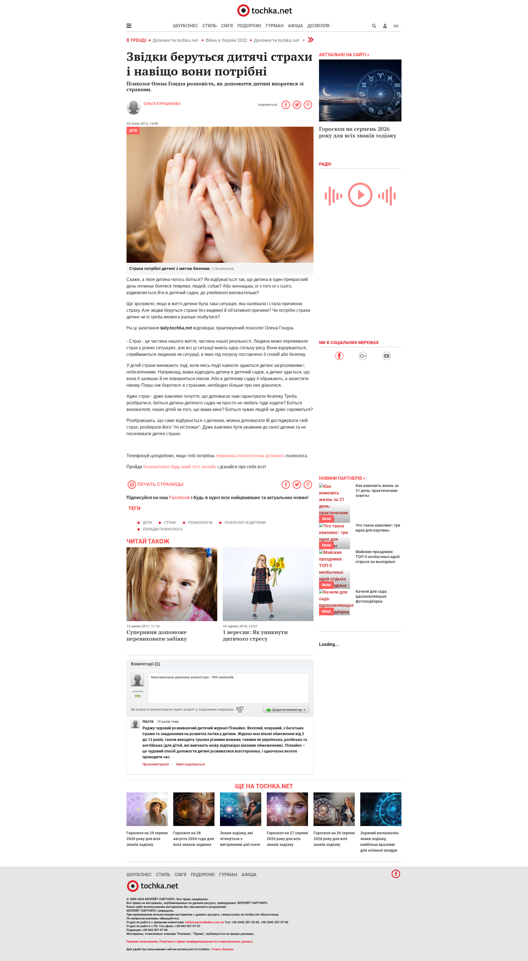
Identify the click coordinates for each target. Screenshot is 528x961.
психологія (200, 522)
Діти (133, 130)
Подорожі (249, 25)
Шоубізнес (185, 25)
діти (147, 522)
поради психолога (162, 529)
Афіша (295, 25)
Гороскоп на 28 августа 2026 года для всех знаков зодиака (193, 839)
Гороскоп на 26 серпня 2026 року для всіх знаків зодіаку (334, 839)
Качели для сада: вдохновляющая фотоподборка (371, 596)
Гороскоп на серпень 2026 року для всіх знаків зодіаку (357, 132)
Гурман (275, 25)
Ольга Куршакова (162, 103)
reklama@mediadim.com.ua (204, 922)
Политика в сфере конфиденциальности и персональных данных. (206, 941)
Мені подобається (190, 764)
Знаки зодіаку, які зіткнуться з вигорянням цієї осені (240, 839)
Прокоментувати (155, 764)
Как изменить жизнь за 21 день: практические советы (377, 490)
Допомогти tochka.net (176, 40)
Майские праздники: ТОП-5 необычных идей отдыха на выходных (378, 556)
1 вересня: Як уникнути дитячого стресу (255, 635)
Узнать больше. (222, 949)
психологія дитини (245, 522)
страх (170, 522)
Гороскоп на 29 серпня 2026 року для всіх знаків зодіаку (147, 839)
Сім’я (227, 25)
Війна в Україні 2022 (226, 40)
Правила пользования (142, 941)
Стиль (209, 25)
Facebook (179, 497)
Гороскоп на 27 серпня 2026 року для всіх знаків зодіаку (287, 839)
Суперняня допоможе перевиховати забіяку (157, 635)
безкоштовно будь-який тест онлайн (179, 466)
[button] (385, 25)
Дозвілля (318, 25)
